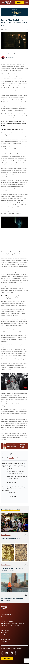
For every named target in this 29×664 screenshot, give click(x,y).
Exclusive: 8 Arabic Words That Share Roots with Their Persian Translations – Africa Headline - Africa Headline (13, 465)
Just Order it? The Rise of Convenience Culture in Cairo (12, 599)
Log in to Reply (12, 482)
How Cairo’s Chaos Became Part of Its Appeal (11, 539)
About (2, 616)
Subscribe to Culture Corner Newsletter (10, 625)
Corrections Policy (5, 639)
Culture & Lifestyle (5, 534)
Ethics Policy (4, 634)
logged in (11, 457)
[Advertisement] (12, 239)
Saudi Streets (4, 641)
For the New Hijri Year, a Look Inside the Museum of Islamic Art (12, 569)
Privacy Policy (4, 632)
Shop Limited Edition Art (6, 614)
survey (8, 319)
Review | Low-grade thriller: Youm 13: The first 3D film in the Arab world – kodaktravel (12, 488)
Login (26, 2)
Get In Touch (4, 628)
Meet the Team (5, 619)
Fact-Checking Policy (6, 637)
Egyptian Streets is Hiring (7, 621)
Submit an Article (5, 630)
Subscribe (19, 2)
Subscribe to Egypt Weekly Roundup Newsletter (12, 623)
